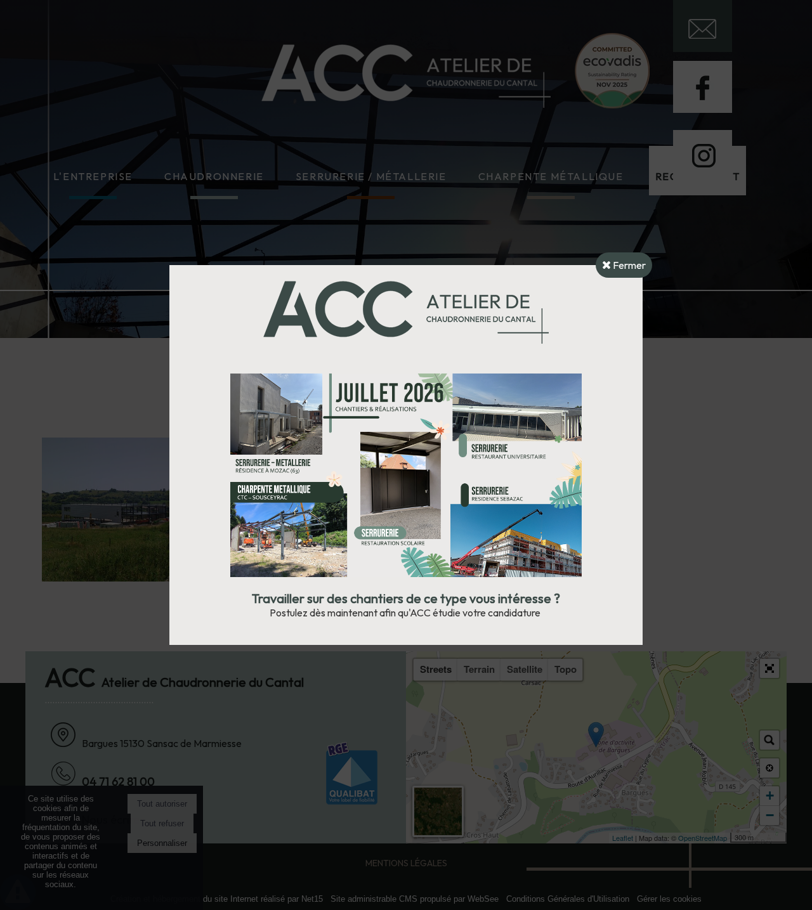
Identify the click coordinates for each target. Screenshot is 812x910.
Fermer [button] (628, 265)
